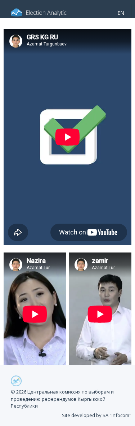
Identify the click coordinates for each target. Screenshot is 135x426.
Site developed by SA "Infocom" (96, 415)
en (120, 12)
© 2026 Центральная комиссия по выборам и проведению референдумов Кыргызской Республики (62, 398)
